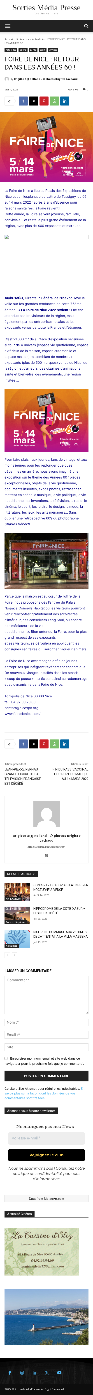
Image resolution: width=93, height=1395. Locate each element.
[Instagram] (22, 1373)
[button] (86, 26)
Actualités (38, 39)
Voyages (53, 49)
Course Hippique (15, 922)
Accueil (9, 39)
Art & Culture (13, 898)
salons (23, 49)
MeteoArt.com (54, 1198)
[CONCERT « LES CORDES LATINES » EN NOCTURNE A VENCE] (17, 892)
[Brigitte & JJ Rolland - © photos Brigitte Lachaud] (7, 79)
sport (42, 49)
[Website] (46, 854)
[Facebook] (23, 101)
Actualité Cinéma (19, 1214)
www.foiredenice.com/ (22, 714)
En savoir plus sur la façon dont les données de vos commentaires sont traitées (44, 1093)
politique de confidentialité (37, 1174)
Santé (33, 49)
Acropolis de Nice (19, 696)
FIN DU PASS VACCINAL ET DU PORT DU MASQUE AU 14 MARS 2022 (70, 774)
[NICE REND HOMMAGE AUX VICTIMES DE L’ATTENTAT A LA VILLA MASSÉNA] (17, 939)
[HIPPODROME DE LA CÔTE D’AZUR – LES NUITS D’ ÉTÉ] (17, 915)
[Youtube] (59, 1373)
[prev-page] (7, 955)
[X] (33, 101)
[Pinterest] (44, 101)
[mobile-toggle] (7, 26)
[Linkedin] (64, 101)
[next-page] (14, 955)
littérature (22, 39)
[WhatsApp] (54, 101)
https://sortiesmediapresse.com (46, 846)
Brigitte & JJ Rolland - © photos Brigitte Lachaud (46, 79)
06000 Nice (42, 696)
